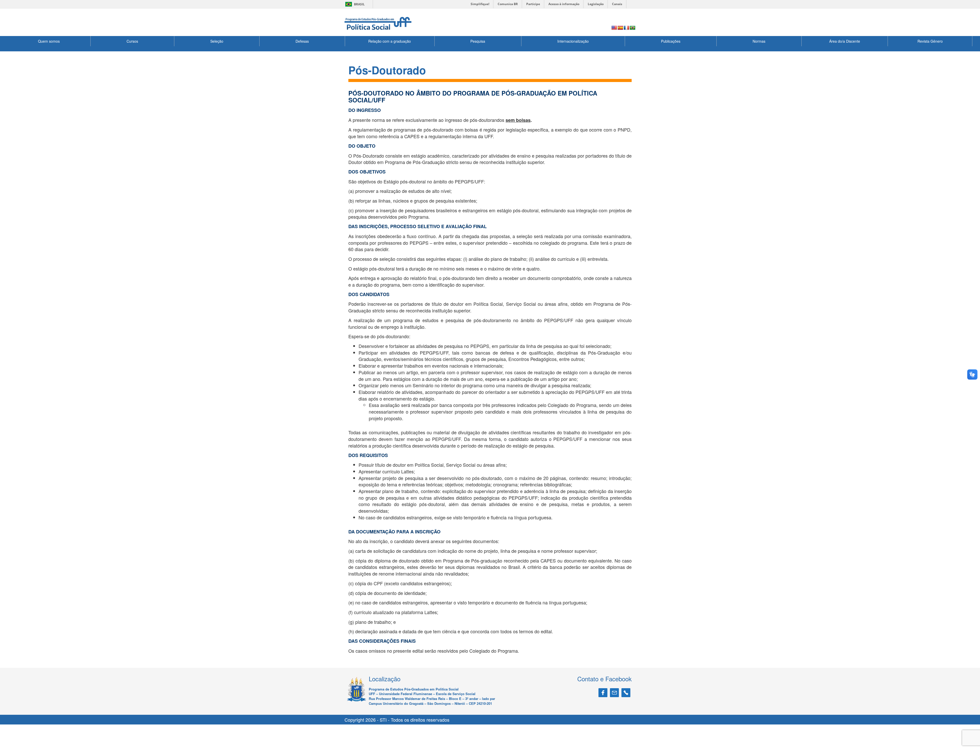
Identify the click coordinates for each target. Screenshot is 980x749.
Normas (759, 41)
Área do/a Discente (844, 41)
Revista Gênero (930, 41)
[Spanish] (620, 28)
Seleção (216, 41)
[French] (626, 28)
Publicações (670, 41)
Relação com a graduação (389, 41)
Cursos (132, 41)
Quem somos (49, 41)
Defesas (302, 41)
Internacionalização (573, 41)
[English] (614, 28)
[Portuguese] (632, 28)
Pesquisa (477, 41)
